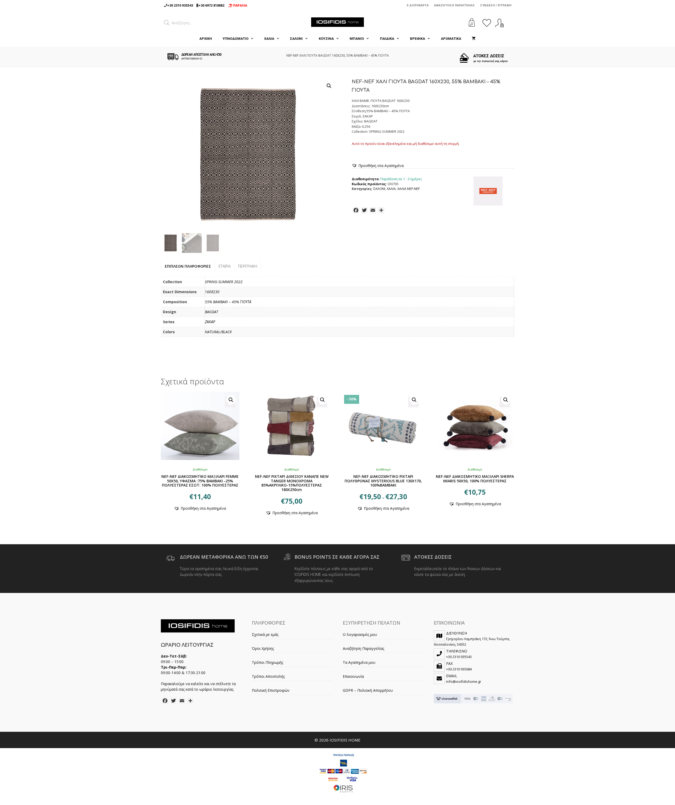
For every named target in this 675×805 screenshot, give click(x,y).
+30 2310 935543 (180, 5)
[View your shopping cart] (473, 39)
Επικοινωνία (353, 676)
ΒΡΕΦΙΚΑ (417, 39)
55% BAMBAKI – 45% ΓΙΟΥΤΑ (228, 301)
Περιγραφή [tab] (247, 266)
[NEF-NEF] (488, 191)
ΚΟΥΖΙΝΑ (326, 39)
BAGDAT (211, 311)
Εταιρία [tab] (224, 266)
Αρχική (205, 39)
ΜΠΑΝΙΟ (357, 39)
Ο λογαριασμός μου (360, 634)
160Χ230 (212, 291)
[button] (329, 86)
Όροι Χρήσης (263, 648)
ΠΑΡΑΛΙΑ (239, 5)
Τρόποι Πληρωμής (267, 662)
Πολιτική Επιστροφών (271, 690)
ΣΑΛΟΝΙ (296, 39)
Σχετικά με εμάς (265, 634)
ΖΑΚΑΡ (210, 321)
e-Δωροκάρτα (418, 5)
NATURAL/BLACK (218, 331)
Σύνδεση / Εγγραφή (496, 5)
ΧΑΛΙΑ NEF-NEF (408, 188)
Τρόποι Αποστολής (268, 676)
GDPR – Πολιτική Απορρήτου (368, 690)
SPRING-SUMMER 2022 (224, 281)
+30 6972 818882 (211, 5)
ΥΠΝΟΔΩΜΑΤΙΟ (235, 39)
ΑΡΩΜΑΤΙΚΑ (451, 39)
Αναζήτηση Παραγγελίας (454, 5)
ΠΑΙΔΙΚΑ (387, 39)
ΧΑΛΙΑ (269, 39)
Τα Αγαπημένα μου (359, 662)
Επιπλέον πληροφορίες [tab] (188, 266)
